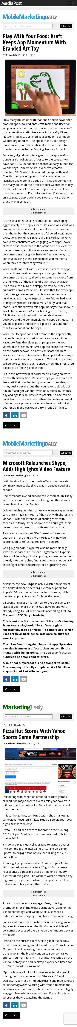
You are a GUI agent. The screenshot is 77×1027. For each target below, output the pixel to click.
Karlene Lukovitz (16, 743)
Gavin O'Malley (15, 475)
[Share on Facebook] (6, 415)
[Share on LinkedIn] (15, 415)
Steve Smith (13, 55)
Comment (11, 425)
